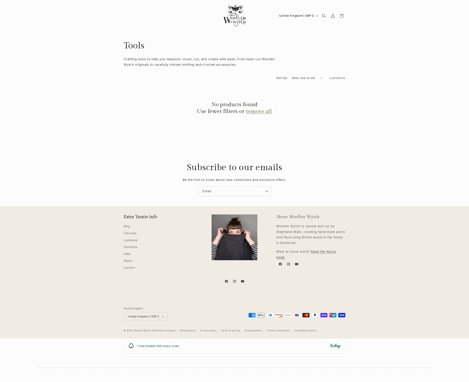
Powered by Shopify (164, 330)
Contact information (278, 330)
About (128, 260)
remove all (259, 111)
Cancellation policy (305, 330)
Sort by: (282, 78)
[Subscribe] (266, 191)
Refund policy (188, 330)
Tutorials (130, 233)
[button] (324, 15)
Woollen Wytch (142, 330)
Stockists (130, 247)
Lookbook (131, 240)
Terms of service (231, 330)
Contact (129, 267)
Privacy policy (208, 330)
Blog (127, 226)
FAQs (127, 254)
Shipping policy (254, 330)
